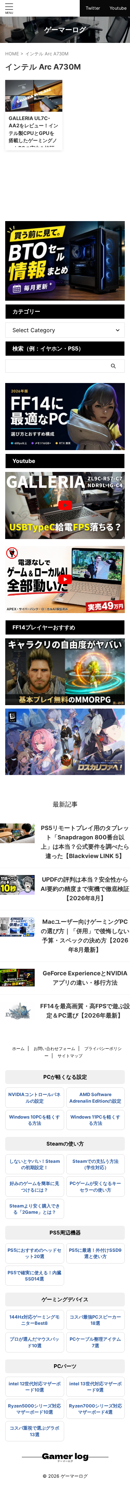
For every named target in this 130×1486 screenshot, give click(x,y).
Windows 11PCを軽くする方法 (95, 1120)
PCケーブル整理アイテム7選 (95, 1342)
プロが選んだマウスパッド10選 (34, 1342)
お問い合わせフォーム (54, 1048)
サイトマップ (70, 1055)
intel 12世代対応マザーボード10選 (35, 1387)
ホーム (18, 1048)
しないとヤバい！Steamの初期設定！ (34, 1164)
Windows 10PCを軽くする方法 (34, 1120)
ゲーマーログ (65, 30)
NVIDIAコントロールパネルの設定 (34, 1097)
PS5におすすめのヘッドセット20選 (34, 1253)
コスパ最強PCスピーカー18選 (95, 1320)
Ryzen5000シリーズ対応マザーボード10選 (34, 1409)
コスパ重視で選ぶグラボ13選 (34, 1431)
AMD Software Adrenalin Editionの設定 (95, 1097)
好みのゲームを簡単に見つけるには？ (34, 1186)
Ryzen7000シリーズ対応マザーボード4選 (95, 1409)
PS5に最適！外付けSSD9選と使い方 (95, 1253)
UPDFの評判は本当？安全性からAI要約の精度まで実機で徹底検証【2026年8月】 (85, 889)
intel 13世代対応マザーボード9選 (95, 1387)
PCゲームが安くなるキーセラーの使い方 (95, 1186)
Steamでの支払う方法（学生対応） (95, 1164)
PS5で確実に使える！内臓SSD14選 (34, 1276)
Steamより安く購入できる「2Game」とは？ (34, 1209)
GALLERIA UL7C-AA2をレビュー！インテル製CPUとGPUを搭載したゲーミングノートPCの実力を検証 (33, 133)
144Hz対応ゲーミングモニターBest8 (34, 1320)
